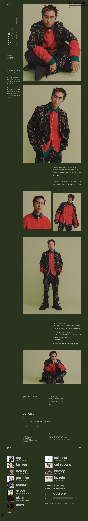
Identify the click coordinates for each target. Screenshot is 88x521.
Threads (59, 494)
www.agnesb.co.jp (27, 397)
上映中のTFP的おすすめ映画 (54, 486)
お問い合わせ (57, 503)
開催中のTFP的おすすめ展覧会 (55, 488)
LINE (65, 494)
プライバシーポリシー (71, 503)
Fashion (71, 8)
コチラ (73, 386)
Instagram (54, 494)
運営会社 (46, 503)
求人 (61, 503)
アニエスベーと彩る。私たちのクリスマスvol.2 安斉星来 (58, 437)
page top (9, 512)
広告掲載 (51, 503)
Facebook (62, 494)
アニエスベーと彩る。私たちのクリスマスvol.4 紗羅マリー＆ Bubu (59, 439)
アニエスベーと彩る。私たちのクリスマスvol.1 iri (56, 436)
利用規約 (65, 503)
